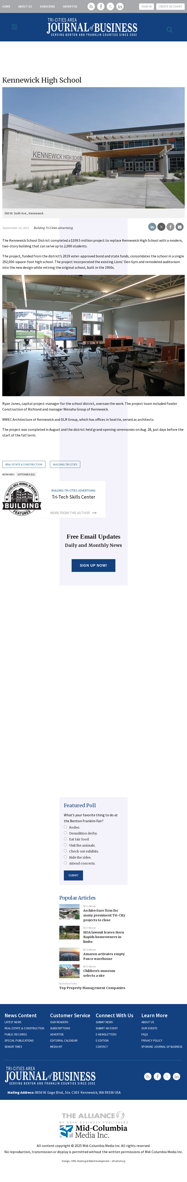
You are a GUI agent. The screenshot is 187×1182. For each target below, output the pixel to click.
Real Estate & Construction (23, 464)
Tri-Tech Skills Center (73, 497)
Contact (102, 1047)
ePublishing (118, 1161)
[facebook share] (170, 227)
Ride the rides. (80, 857)
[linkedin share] (152, 227)
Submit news (104, 1022)
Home (6, 6)
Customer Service (70, 1015)
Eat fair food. (79, 839)
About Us (25, 6)
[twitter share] (161, 227)
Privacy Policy (151, 1040)
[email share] (180, 227)
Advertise (70, 6)
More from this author (70, 513)
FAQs (144, 1034)
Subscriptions (60, 1028)
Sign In (146, 6)
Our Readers (59, 1022)
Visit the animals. (82, 845)
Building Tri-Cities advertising (53, 228)
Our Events (149, 1028)
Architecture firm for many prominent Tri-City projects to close (104, 915)
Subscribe (47, 6)
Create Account (170, 6)
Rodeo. (74, 827)
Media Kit (56, 1047)
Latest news (13, 1022)
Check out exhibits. (84, 851)
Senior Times (13, 1047)
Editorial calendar (64, 1040)
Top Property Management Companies (92, 988)
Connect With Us (114, 1015)
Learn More (154, 1015)
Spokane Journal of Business (161, 1047)
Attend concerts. (82, 863)
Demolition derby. (83, 833)
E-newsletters (106, 1034)
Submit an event (107, 1028)
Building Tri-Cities (65, 464)
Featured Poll (80, 805)
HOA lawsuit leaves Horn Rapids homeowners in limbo (103, 937)
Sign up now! (93, 565)
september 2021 (26, 474)
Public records (16, 1034)
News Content (21, 1015)
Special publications (19, 1040)
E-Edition (102, 1040)
